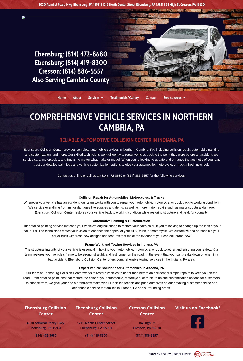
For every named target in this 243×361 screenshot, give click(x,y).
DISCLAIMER (182, 354)
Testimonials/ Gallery (124, 97)
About (77, 97)
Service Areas (172, 97)
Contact (151, 97)
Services (93, 97)
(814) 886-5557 (138, 175)
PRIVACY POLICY (160, 354)
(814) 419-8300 (96, 335)
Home (61, 97)
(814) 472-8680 (111, 175)
